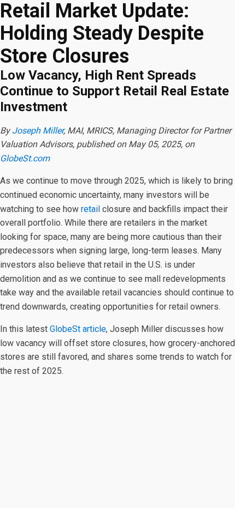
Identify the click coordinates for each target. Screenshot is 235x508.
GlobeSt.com (25, 158)
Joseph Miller (37, 130)
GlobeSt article (78, 329)
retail (90, 209)
